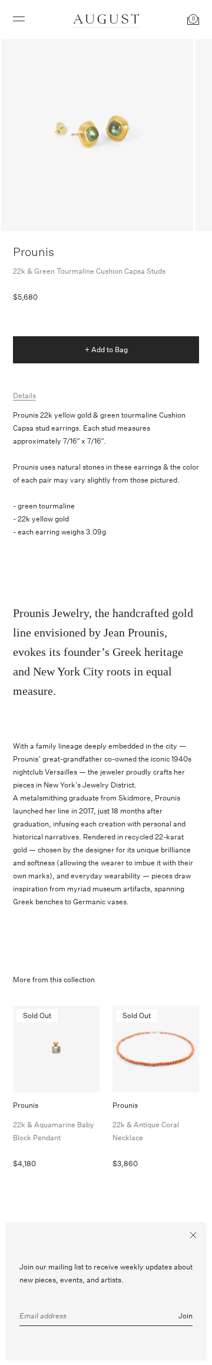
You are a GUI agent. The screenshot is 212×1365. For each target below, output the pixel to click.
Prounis (33, 251)
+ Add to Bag (106, 349)
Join (185, 1316)
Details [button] (24, 396)
